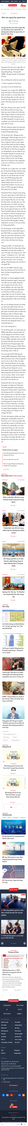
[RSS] (23, 1093)
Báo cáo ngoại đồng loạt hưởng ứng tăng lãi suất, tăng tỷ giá (13, 464)
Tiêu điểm (6, 9)
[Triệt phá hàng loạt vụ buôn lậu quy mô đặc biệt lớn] (12, 926)
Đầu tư (12, 9)
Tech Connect (7, 1012)
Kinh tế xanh (4, 479)
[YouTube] (11, 1093)
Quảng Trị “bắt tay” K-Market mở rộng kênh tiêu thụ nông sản (13, 594)
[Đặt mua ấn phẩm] (23, 5)
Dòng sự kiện (13, 951)
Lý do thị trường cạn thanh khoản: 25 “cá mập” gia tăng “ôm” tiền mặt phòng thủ (13, 626)
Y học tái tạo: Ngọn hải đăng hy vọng (12, 881)
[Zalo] (19, 1093)
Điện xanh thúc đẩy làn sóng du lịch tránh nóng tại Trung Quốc (13, 500)
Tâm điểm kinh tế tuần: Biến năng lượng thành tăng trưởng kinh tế (12, 859)
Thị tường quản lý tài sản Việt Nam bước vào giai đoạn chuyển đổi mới (13, 768)
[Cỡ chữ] (18, 1124)
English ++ (20, 1012)
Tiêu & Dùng (14, 1)
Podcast (9, 817)
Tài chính (18, 9)
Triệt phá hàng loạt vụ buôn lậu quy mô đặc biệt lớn (11, 935)
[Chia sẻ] (25, 1124)
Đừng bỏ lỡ (6, 747)
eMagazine (22, 817)
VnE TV (24, 1)
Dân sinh (4, 510)
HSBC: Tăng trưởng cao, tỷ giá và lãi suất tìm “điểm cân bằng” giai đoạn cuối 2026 (13, 699)
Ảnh (2, 1048)
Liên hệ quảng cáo (13, 1083)
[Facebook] (3, 1093)
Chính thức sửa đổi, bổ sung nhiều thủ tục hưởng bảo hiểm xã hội (13, 530)
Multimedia (7, 814)
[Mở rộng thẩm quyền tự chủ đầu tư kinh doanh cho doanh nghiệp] (13, 900)
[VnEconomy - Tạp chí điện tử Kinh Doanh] (13, 998)
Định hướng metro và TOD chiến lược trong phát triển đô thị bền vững (12, 971)
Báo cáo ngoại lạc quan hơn (11, 459)
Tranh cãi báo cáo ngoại (10, 450)
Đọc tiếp (5, 606)
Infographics (16, 817)
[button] (11, 806)
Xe (20, 1)
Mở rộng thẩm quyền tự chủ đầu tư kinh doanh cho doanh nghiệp (12, 912)
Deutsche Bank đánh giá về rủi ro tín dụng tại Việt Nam (14, 454)
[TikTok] (15, 1093)
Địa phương (4, 574)
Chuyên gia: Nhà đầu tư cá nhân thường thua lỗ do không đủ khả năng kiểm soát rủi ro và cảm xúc (13, 675)
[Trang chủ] (2, 9)
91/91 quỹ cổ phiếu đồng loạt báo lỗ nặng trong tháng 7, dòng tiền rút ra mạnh (13, 650)
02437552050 (6, 1080)
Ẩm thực (4, 541)
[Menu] (2, 1124)
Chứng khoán (5, 1)
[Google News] (21, 1124)
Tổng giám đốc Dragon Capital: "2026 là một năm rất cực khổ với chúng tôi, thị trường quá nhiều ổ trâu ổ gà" (13, 724)
